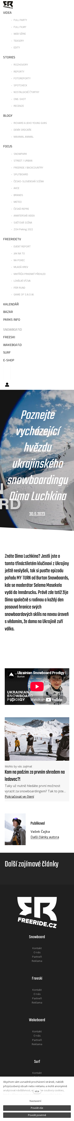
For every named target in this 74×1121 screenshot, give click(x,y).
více (37, 1091)
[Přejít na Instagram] (42, 966)
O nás (37, 952)
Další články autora (45, 837)
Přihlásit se (7, 385)
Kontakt (37, 948)
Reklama (37, 961)
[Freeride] (8, 5)
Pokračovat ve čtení (19, 796)
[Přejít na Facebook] (32, 966)
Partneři (37, 956)
